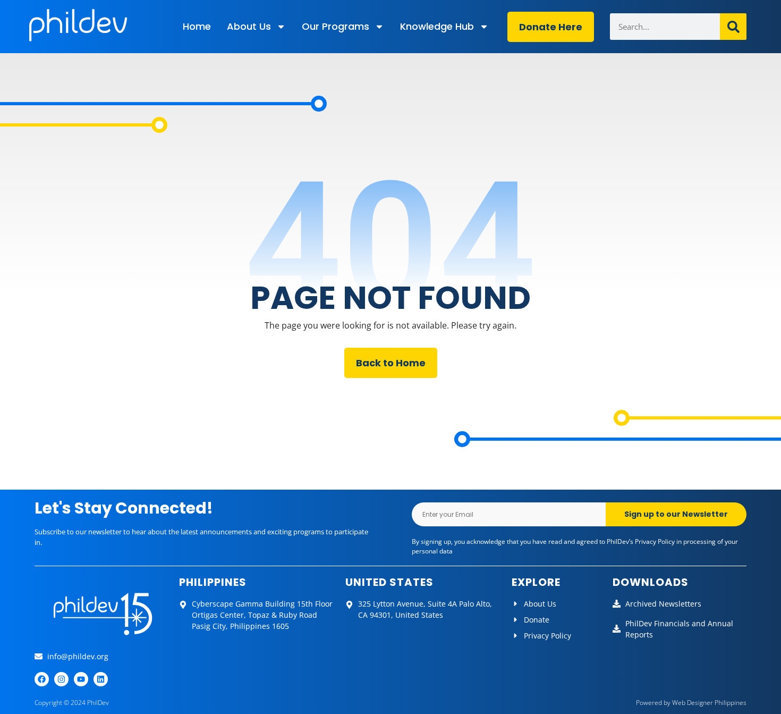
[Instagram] (61, 679)
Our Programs (335, 26)
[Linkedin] (101, 679)
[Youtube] (81, 679)
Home (197, 26)
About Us (249, 26)
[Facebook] (42, 679)
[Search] (733, 26)
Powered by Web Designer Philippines (691, 702)
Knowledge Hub (437, 26)
